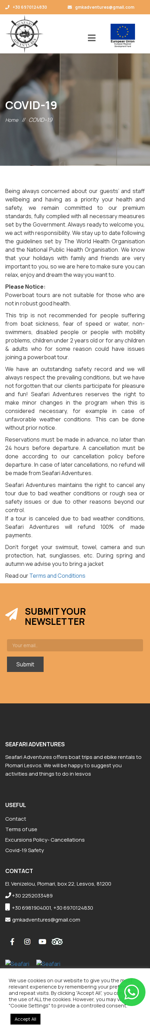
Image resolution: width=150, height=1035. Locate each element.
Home (11, 120)
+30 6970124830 (29, 7)
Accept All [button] (25, 1019)
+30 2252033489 (32, 895)
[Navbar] (91, 38)
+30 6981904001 (31, 907)
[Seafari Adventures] (24, 33)
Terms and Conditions (57, 575)
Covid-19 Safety (24, 850)
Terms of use (21, 829)
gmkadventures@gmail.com (104, 7)
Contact (15, 818)
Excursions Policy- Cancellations (45, 839)
